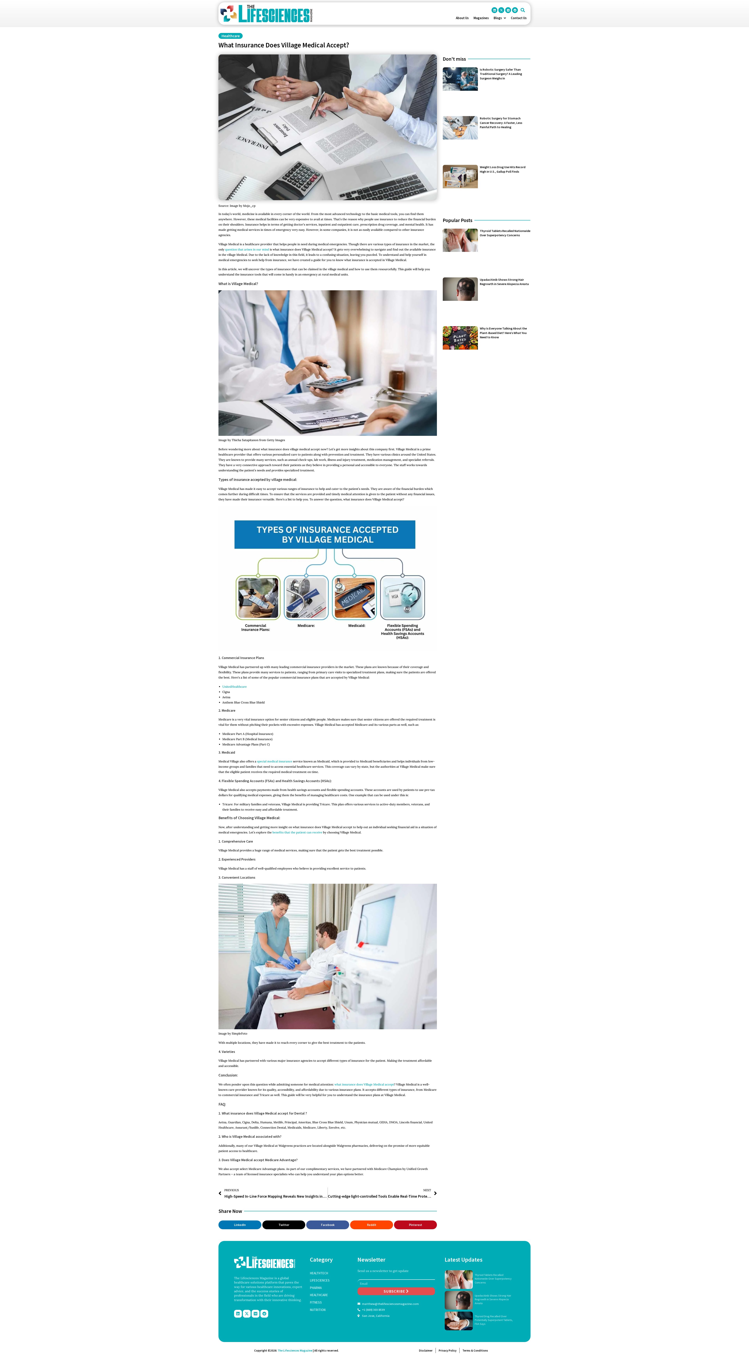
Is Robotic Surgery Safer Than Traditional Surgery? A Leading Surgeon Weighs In (501, 74)
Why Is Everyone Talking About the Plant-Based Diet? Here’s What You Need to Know (503, 332)
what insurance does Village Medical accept (364, 1084)
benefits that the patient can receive (297, 832)
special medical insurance (274, 761)
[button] (523, 10)
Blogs (498, 18)
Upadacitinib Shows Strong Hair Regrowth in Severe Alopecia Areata (493, 1299)
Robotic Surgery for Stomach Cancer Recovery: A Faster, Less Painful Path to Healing (501, 122)
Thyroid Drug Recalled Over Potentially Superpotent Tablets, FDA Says (494, 1320)
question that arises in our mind (247, 249)
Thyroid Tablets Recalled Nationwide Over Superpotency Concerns (493, 1278)
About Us (462, 18)
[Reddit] (515, 10)
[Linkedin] (494, 10)
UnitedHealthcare (234, 686)
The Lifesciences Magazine (295, 1350)
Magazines (481, 18)
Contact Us (519, 18)
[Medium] (508, 10)
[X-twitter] (501, 10)
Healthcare (230, 35)
